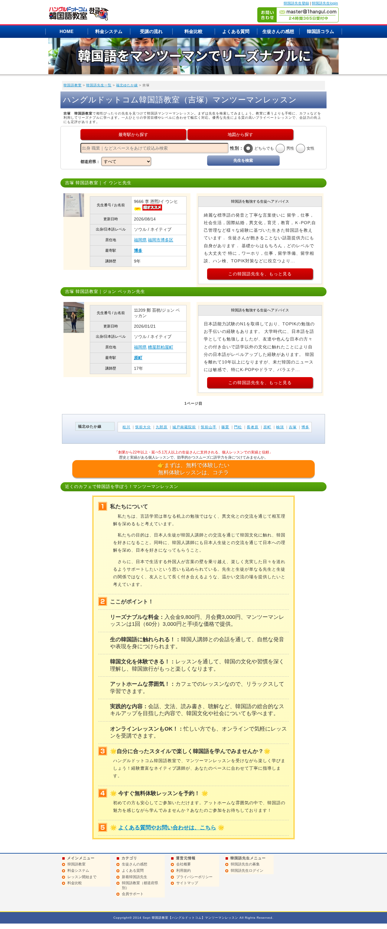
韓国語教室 (72, 85)
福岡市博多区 (160, 239)
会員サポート (133, 894)
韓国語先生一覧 (99, 85)
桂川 (126, 427)
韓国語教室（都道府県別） (140, 885)
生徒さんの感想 (278, 31)
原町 (138, 357)
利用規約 (183, 870)
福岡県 (140, 239)
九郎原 (161, 427)
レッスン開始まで (81, 877)
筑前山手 (208, 427)
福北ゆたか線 (127, 85)
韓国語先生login (325, 3)
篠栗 (225, 427)
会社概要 (183, 864)
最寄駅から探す (133, 134)
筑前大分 (143, 427)
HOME (66, 31)
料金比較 (193, 31)
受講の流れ (151, 31)
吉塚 (293, 427)
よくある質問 (235, 31)
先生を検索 (243, 160)
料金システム (108, 31)
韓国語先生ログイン (247, 870)
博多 (138, 250)
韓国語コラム (320, 31)
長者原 (253, 427)
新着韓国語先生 (134, 877)
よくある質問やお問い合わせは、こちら (167, 827)
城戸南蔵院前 (184, 427)
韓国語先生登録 (296, 3)
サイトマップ (187, 883)
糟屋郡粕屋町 (160, 347)
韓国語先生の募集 (245, 864)
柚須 (280, 427)
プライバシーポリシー (194, 877)
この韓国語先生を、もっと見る (260, 273)
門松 (238, 427)
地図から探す (240, 134)
